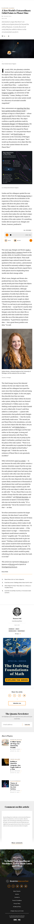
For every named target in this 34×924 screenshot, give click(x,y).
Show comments (17, 843)
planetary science (8, 7)
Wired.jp (12, 564)
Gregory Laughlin (8, 93)
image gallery (15, 759)
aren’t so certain (20, 461)
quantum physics (16, 739)
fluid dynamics (15, 780)
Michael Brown (23, 124)
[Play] (7, 235)
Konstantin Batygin (8, 124)
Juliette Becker (20, 427)
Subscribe (27, 724)
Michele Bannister (22, 497)
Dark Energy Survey (24, 196)
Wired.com (23, 562)
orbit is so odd (6, 116)
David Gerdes (18, 134)
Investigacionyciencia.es (9, 567)
